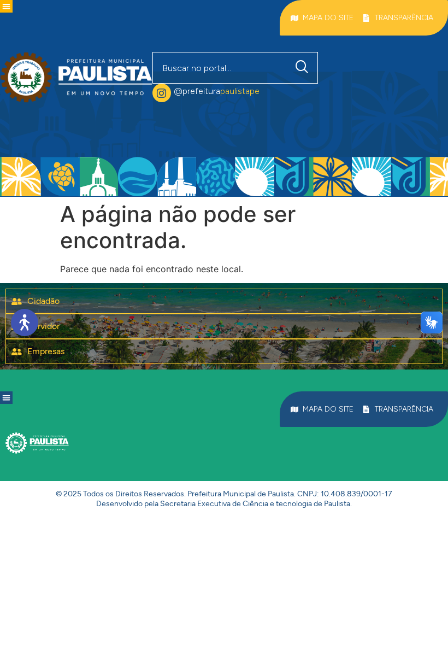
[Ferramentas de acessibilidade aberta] (24, 322)
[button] (6, 6)
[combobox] (220, 67)
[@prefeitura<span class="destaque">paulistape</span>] (161, 93)
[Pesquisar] (304, 67)
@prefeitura (217, 91)
